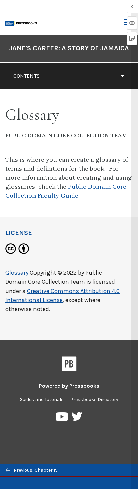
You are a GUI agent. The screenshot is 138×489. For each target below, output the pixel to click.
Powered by (69, 386)
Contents (26, 76)
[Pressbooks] (69, 365)
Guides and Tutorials (42, 399)
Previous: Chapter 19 (35, 470)
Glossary (16, 272)
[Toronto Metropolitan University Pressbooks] (22, 22)
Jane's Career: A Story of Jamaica (69, 48)
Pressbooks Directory (94, 399)
